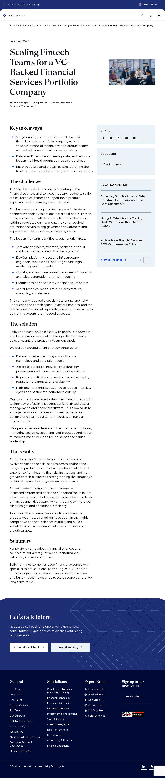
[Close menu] (159, 15)
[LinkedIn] (144, 766)
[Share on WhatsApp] (111, 137)
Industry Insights (29, 25)
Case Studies (49, 25)
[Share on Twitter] (118, 137)
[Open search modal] (142, 15)
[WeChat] (152, 766)
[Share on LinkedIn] (126, 137)
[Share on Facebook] (103, 137)
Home (13, 25)
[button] (134, 137)
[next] (148, 260)
